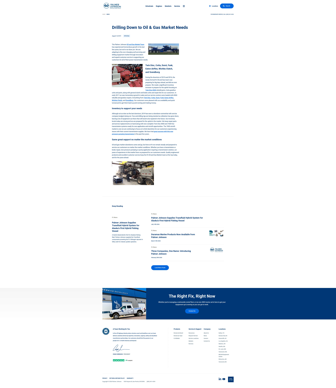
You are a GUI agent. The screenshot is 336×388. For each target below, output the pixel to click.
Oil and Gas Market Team (135, 44)
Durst (158, 98)
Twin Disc (147, 98)
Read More (115, 217)
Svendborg (129, 100)
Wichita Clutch (117, 100)
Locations (215, 6)
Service (177, 6)
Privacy (104, 378)
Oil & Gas (126, 36)
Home (104, 14)
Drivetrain (149, 6)
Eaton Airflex (168, 98)
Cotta (153, 98)
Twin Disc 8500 (150, 90)
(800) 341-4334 (230, 14)
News (108, 14)
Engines (159, 6)
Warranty (130, 378)
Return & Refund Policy (117, 378)
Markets (168, 6)
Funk (162, 98)
